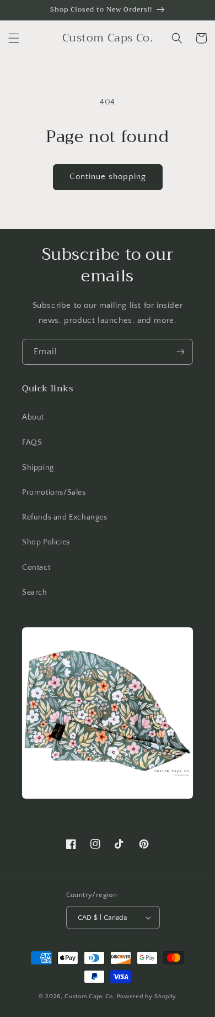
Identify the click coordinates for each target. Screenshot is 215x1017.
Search (34, 592)
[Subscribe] (180, 352)
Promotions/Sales (54, 492)
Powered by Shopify (147, 996)
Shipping (38, 467)
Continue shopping (107, 176)
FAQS (32, 442)
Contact (36, 567)
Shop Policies (46, 542)
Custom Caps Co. (89, 996)
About (33, 417)
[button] (14, 38)
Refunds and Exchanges (65, 517)
